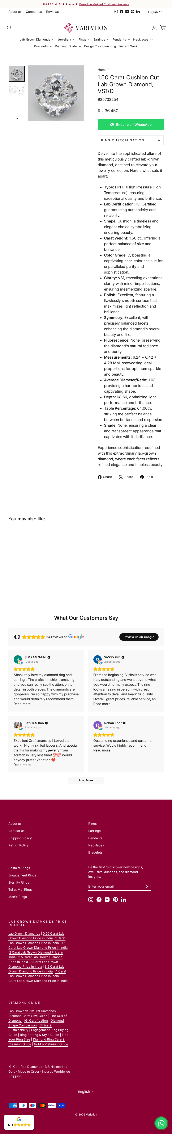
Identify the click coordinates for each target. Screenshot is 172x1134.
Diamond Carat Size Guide (27, 1016)
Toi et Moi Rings (20, 890)
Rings (82, 39)
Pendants (119, 39)
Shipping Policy (20, 838)
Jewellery (64, 39)
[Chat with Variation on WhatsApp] (161, 1123)
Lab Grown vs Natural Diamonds (32, 1011)
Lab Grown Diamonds (35, 39)
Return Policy (18, 845)
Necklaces (141, 39)
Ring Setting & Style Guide (39, 1035)
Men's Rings (17, 897)
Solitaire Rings (19, 868)
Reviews (52, 12)
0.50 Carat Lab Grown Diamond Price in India (36, 935)
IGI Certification (36, 1020)
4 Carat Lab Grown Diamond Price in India (37, 973)
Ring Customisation (123, 140)
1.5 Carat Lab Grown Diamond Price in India (38, 945)
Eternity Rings (18, 882)
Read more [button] (22, 704)
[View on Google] (18, 659)
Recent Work (128, 46)
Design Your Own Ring (100, 46)
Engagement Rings (22, 875)
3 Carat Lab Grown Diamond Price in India (33, 964)
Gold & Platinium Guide (51, 1044)
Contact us (34, 12)
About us (15, 12)
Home (102, 70)
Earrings (100, 39)
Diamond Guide (66, 46)
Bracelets (41, 46)
